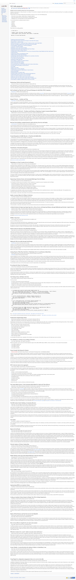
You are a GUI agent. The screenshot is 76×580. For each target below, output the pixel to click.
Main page (2, 8)
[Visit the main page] (4, 6)
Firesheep (68, 93)
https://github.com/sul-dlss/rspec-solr (37, 313)
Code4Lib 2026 (3, 9)
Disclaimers (20, 577)
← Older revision (14, 8)
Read (53, 3)
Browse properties (4, 21)
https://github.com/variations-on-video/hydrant (52, 400)
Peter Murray (14, 91)
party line (41, 93)
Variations (21, 388)
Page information (4, 20)
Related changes (4, 16)
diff (11, 8)
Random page (3, 12)
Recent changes (3, 11)
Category (12, 573)
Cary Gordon (14, 100)
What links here (4, 15)
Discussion (13, 3)
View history (61, 3)
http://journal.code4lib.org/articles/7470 (20, 215)
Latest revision (20, 8)
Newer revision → (26, 8)
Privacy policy (12, 577)
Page (10, 3)
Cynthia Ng (13, 254)
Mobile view (23, 577)
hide (33, 38)
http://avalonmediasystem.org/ (38, 400)
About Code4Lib (16, 577)
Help (2, 13)
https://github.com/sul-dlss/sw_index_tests (49, 315)
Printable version (4, 18)
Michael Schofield (14, 351)
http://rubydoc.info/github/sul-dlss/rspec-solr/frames (21, 313)
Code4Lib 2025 (3, 10)
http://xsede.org (36, 449)
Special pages (4, 17)
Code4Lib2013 (16, 573)
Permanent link (4, 19)
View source (56, 3)
